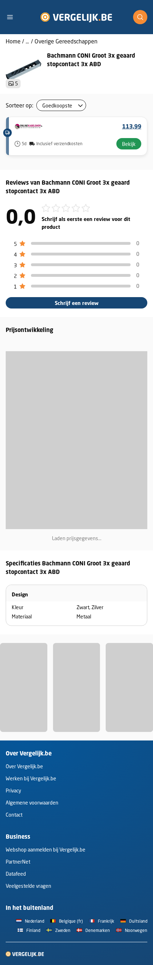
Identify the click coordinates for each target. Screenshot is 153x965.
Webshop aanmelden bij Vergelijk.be (45, 850)
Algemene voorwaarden (32, 803)
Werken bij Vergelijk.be (31, 778)
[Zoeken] (140, 17)
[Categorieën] (13, 17)
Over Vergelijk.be (24, 766)
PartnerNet (18, 862)
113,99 (131, 126)
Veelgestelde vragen (28, 886)
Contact (14, 815)
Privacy (13, 790)
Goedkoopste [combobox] (57, 105)
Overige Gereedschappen (66, 41)
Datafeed (16, 874)
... (27, 41)
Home (13, 41)
